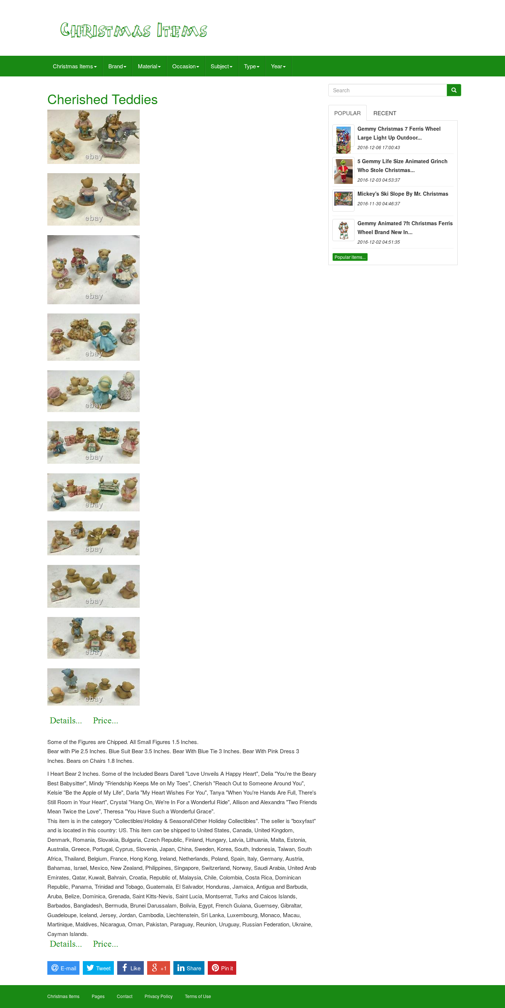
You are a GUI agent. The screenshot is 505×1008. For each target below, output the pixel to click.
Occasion (184, 66)
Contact (124, 996)
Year (276, 66)
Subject (220, 66)
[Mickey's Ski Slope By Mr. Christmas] (343, 200)
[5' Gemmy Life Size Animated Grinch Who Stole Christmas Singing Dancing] (343, 168)
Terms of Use (198, 996)
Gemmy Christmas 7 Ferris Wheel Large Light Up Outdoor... (399, 133)
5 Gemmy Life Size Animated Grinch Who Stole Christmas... (402, 165)
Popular (347, 113)
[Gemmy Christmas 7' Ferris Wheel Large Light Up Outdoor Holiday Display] (343, 135)
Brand (115, 66)
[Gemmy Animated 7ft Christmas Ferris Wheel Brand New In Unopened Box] (343, 230)
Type (250, 66)
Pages (98, 996)
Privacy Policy (159, 996)
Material (147, 66)
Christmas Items (73, 66)
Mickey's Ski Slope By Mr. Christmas (402, 193)
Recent (384, 113)
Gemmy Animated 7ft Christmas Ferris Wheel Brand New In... (405, 227)
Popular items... (350, 257)
